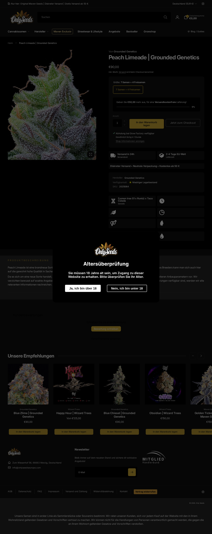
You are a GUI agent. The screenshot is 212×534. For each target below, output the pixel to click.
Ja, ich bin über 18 (83, 288)
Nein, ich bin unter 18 (127, 288)
